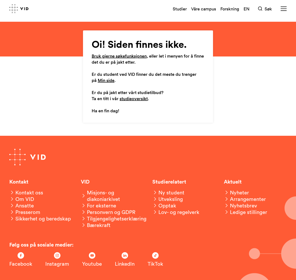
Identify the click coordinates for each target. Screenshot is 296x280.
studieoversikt (134, 99)
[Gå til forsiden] (18, 8)
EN (246, 9)
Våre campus (203, 9)
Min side (106, 80)
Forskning (229, 9)
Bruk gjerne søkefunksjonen (119, 56)
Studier (180, 9)
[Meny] (284, 9)
